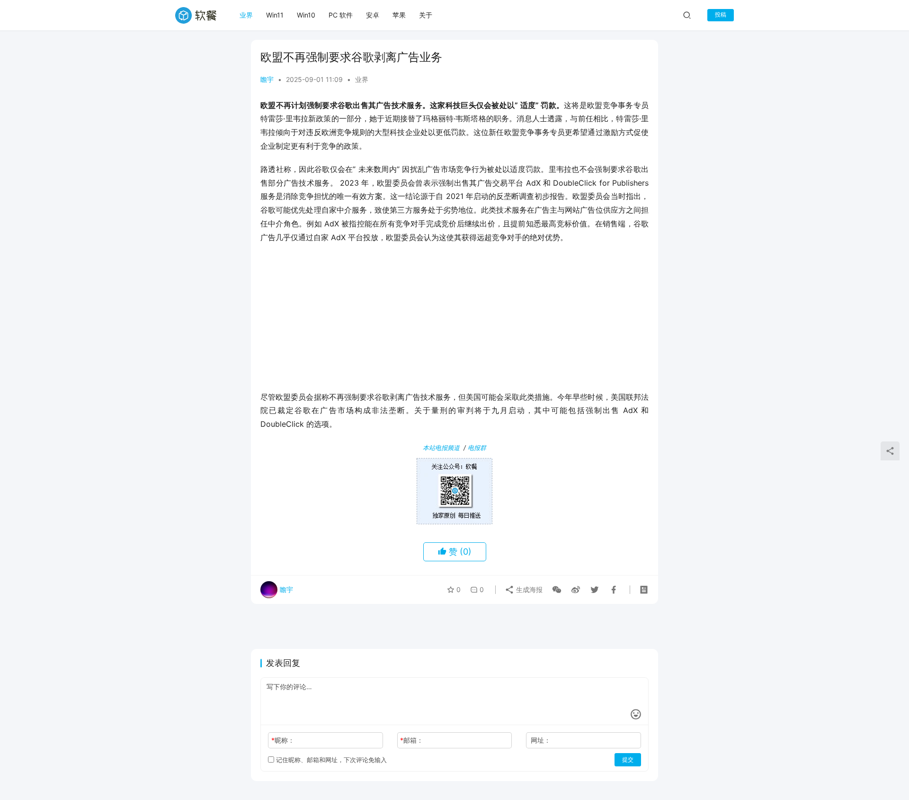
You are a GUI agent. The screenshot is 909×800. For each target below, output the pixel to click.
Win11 (275, 15)
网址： (541, 740)
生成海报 (528, 589)
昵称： (282, 740)
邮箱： (411, 740)
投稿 (720, 14)
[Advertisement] (454, 320)
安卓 (372, 15)
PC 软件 (341, 15)
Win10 (306, 15)
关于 (425, 15)
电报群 (477, 447)
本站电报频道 (441, 447)
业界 (246, 15)
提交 (627, 759)
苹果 (399, 15)
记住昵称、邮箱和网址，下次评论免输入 (330, 760)
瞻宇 (267, 79)
